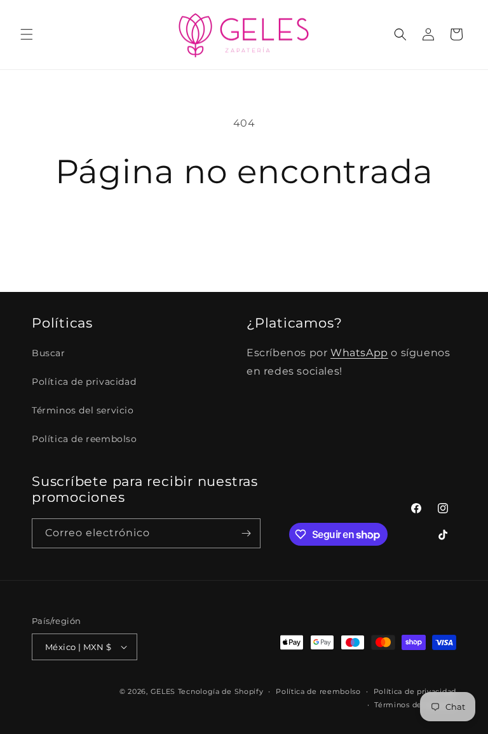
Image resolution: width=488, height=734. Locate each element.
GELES (163, 691)
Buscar (48, 353)
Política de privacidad (84, 381)
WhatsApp (359, 353)
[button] (27, 34)
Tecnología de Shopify (221, 691)
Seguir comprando (244, 232)
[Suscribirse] (246, 533)
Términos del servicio (83, 410)
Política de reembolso (84, 439)
